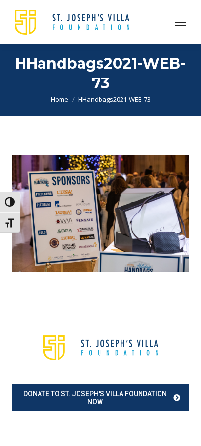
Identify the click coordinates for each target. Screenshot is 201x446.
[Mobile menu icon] (180, 22)
